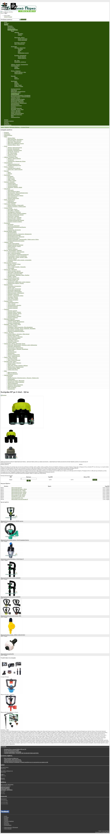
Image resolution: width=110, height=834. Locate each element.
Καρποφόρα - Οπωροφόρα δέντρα (15, 150)
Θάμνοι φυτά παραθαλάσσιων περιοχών (16, 143)
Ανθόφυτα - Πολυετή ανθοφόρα (14, 158)
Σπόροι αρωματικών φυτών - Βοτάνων (15, 195)
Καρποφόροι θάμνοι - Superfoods (14, 140)
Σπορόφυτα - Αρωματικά (9, 181)
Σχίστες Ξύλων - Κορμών (13, 298)
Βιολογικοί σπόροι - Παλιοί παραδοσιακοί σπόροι (18, 192)
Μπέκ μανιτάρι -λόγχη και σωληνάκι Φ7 (20, 499)
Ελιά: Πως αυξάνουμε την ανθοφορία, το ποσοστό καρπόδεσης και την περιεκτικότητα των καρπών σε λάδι (26, 762)
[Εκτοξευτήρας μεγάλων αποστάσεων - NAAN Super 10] (11, 557)
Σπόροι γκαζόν (11, 190)
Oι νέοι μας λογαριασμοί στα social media (12, 751)
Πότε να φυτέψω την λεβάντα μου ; (11, 758)
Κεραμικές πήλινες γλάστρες (13, 335)
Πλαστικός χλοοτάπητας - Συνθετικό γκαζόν (17, 206)
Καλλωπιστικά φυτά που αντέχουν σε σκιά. (13, 761)
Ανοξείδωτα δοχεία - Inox (13, 280)
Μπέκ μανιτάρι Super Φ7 (17, 487)
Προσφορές (6, 132)
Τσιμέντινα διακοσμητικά (13, 383)
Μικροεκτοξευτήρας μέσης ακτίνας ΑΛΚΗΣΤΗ (10, 578)
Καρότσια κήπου (11, 353)
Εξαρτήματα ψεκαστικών (13, 306)
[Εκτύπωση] (3, 395)
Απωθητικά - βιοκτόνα (12, 258)
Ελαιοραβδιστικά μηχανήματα (14, 320)
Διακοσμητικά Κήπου (8, 375)
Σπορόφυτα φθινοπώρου (13, 184)
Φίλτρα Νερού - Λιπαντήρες (13, 216)
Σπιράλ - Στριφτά (11, 179)
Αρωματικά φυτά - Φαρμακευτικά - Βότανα (16, 161)
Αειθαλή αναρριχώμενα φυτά (13, 164)
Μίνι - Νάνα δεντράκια (12, 153)
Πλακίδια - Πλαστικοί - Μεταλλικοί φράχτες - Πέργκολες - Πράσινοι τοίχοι (23, 377)
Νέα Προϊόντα (7, 134)
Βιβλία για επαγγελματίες (13, 373)
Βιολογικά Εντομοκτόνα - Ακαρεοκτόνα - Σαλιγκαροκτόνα (20, 234)
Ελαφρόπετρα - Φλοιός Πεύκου (14, 386)
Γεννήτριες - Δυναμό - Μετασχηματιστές (16, 321)
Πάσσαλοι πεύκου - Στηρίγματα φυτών (15, 367)
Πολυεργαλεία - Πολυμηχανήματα (15, 291)
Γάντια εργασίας (11, 268)
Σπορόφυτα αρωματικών (13, 186)
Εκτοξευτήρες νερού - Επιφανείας (14, 217)
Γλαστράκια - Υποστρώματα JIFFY (15, 273)
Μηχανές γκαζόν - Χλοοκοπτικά (14, 288)
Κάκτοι (9, 172)
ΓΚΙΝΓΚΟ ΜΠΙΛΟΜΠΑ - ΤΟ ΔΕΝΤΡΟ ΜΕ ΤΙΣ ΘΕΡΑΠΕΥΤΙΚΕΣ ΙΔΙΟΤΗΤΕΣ (21, 753)
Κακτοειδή (6, 171)
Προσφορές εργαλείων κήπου (14, 354)
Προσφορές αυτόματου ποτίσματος (15, 221)
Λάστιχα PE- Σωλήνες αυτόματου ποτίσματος (17, 213)
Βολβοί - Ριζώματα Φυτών (9, 199)
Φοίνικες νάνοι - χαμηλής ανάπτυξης (15, 169)
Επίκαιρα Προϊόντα (8, 135)
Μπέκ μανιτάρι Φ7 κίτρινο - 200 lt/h (19, 492)
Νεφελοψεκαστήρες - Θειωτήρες (14, 305)
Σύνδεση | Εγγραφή (8, 16)
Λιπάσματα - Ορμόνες (8, 242)
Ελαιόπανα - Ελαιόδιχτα (12, 325)
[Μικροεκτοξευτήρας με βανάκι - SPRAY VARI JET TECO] (11, 633)
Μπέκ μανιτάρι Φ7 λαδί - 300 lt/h (18, 495)
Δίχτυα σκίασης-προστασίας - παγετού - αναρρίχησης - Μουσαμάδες (21, 328)
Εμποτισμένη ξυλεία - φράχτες (10, 361)
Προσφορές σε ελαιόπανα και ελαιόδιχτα (16, 331)
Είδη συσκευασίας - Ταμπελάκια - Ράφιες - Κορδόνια (18, 275)
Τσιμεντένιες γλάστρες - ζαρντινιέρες (15, 336)
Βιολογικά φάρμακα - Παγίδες (10, 231)
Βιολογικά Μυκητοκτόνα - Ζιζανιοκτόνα (16, 236)
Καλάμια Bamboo (11, 379)
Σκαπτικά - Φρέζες (11, 287)
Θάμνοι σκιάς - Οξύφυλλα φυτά (14, 142)
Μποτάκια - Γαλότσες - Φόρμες (14, 264)
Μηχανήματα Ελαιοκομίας (9, 319)
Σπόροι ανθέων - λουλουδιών (14, 194)
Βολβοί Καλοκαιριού (12, 202)
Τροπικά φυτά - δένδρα (12, 154)
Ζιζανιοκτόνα (10, 228)
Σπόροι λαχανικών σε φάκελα (14, 191)
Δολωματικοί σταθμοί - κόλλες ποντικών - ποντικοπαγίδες (19, 260)
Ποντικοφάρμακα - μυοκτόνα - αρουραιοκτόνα (17, 255)
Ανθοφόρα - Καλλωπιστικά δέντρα (15, 147)
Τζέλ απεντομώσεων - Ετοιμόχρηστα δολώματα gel (18, 254)
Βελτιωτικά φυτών (11, 247)
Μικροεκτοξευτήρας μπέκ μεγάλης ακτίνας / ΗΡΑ (11, 615)
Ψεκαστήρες (6, 309)
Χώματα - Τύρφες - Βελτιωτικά (10, 357)
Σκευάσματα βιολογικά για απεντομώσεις (16, 240)
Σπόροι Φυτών (7, 188)
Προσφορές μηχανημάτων (13, 299)
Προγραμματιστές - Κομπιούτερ (14, 212)
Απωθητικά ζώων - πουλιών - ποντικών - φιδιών (17, 257)
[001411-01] (11, 444)
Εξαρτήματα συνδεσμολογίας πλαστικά (15, 214)
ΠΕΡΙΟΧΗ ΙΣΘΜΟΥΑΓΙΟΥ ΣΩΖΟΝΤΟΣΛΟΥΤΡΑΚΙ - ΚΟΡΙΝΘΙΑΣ (6, 788)
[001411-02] (11, 460)
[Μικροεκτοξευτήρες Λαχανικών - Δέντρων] (11, 711)
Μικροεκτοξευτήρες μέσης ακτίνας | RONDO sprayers (12, 521)
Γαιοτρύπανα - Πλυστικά (13, 297)
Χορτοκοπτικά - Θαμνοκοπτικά (14, 290)
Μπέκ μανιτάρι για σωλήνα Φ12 (7, 654)
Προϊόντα (7, 127)
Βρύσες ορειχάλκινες (12, 387)
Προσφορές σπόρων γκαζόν (13, 198)
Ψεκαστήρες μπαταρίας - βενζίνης (14, 313)
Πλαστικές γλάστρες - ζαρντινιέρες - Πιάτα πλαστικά (18, 334)
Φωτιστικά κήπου (11, 388)
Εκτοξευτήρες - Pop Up (12, 209)
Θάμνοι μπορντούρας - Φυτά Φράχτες (15, 139)
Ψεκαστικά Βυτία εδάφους (13, 302)
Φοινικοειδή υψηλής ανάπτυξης (14, 168)
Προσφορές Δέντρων (12, 155)
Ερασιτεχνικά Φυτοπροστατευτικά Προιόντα (17, 227)
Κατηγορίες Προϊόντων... (15, 127)
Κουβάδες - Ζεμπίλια (12, 276)
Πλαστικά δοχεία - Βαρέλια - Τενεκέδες (16, 283)
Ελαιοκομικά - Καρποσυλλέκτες (14, 346)
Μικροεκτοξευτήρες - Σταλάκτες (14, 218)
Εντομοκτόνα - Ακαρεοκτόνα (13, 225)
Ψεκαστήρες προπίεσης (12, 310)
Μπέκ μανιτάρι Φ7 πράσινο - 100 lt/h (19, 489)
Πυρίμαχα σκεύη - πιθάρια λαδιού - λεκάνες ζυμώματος (19, 282)
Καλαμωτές (10, 376)
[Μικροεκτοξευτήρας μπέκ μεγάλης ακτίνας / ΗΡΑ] (11, 614)
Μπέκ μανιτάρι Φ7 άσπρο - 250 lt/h (19, 493)
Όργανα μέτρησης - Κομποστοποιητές (15, 347)
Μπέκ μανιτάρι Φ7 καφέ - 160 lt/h (18, 490)
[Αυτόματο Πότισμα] (11, 675)
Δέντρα (5, 146)
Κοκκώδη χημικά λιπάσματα (13, 243)
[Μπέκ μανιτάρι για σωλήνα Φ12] (11, 652)
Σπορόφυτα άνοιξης (12, 183)
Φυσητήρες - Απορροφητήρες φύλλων (15, 295)
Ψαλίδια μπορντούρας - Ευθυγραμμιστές (16, 293)
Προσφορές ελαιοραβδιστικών (14, 323)
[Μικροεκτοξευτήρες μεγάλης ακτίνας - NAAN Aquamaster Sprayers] (11, 538)
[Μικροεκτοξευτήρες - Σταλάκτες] (11, 693)
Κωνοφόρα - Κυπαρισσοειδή (13, 149)
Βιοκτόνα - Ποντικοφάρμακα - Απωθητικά (12, 250)
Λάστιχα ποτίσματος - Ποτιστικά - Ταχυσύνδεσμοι (18, 349)
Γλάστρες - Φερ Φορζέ (9, 332)
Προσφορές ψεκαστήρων (13, 317)
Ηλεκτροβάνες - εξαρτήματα (13, 210)
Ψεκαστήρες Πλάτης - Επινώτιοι (14, 312)
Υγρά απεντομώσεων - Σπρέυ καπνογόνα (16, 251)
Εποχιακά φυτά (11, 160)
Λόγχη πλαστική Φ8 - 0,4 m (17, 498)
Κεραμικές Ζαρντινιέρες (12, 339)
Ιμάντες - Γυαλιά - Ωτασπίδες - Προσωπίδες (17, 266)
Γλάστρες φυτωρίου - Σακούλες (14, 271)
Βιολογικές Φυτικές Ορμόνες (14, 238)
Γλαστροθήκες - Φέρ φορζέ (13, 340)
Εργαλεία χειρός (11, 350)
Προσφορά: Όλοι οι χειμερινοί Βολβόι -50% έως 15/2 (15, 749)
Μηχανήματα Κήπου (8, 284)
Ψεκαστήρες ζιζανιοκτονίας (13, 314)
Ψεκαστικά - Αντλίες (8, 301)
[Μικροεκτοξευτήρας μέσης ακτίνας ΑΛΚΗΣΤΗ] (11, 576)
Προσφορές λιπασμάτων (13, 249)
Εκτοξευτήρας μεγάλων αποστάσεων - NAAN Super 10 (12, 559)
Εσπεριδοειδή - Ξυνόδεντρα (13, 151)
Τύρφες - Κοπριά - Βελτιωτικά (14, 360)
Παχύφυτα (10, 173)
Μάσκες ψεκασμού (11, 265)
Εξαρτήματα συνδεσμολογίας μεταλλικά (16, 220)
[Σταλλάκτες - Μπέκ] (11, 728)
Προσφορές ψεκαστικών (13, 308)
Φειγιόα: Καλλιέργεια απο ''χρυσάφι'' (11, 750)
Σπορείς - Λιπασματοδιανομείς (14, 356)
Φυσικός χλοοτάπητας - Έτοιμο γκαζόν (16, 205)
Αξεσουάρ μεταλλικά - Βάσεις (14, 368)
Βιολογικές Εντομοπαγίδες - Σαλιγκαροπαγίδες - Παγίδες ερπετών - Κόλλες (23, 239)
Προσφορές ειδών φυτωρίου (13, 277)
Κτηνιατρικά (10, 261)
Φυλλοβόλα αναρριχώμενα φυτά (14, 165)
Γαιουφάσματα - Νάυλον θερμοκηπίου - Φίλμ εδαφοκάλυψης (20, 327)
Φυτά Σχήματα (7, 175)
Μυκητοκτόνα (10, 224)
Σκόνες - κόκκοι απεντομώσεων (14, 253)
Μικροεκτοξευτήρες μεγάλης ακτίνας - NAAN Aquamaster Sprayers (15, 540)
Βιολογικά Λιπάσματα (12, 232)
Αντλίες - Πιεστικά (11, 303)
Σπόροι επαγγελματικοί (12, 197)
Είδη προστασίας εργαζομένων (10, 262)
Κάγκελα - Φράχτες (12, 364)
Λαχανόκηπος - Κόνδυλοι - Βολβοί (15, 187)
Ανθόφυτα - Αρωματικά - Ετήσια (11, 157)
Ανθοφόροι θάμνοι (11, 138)
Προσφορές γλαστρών (12, 342)
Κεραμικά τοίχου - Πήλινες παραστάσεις (16, 382)
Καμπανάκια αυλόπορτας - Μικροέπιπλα (16, 380)
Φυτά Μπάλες (10, 176)
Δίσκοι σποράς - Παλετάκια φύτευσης (15, 272)
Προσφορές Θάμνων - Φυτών (14, 144)
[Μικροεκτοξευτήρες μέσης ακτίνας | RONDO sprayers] (11, 519)
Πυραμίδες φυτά (11, 177)
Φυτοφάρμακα (7, 223)
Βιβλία (5, 371)
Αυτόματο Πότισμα (25, 127)
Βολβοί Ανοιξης (11, 201)
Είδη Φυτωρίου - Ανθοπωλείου (10, 269)
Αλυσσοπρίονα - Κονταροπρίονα (14, 286)
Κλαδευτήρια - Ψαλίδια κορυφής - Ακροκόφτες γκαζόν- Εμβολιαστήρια (22, 345)
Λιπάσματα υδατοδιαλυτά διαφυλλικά (15, 245)
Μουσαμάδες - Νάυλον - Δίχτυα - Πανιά (12, 324)
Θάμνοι (5, 136)
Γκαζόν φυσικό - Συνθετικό (9, 203)
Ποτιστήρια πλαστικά (12, 351)
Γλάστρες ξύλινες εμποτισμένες (14, 338)
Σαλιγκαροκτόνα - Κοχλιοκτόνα (14, 229)
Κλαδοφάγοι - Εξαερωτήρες (13, 294)
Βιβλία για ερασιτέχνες (12, 372)
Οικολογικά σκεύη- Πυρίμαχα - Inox (11, 279)
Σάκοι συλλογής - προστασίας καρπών (15, 330)
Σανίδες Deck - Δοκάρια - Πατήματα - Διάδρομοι (18, 365)
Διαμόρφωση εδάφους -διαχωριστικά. (15, 384)
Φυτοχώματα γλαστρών (12, 358)
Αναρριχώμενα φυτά (8, 162)
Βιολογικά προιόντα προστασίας (14, 235)
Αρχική (2, 127)
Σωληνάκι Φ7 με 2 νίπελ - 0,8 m (18, 496)
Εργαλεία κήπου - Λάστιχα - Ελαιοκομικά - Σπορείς (14, 343)
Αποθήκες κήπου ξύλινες (13, 369)
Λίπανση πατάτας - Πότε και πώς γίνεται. (12, 759)
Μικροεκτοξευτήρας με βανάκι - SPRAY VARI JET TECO (13, 635)
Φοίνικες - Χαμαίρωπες (9, 166)
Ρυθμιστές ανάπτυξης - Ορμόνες (14, 246)
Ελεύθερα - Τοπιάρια (12, 180)
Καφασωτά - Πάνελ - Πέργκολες (14, 362)
